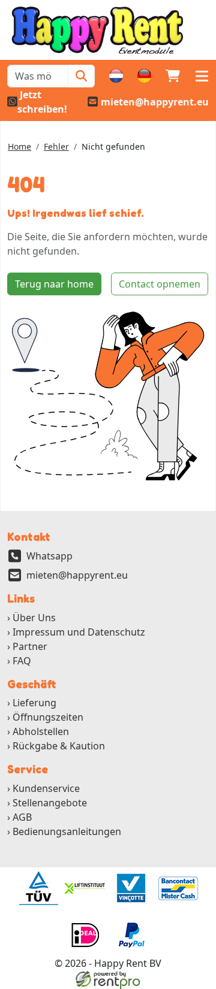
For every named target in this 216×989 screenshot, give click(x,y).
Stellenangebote (50, 802)
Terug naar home (54, 284)
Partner (30, 646)
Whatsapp (49, 555)
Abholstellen (41, 731)
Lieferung (34, 702)
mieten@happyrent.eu (77, 575)
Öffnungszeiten (48, 717)
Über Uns (34, 617)
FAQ (22, 660)
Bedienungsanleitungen (67, 831)
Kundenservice (46, 788)
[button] (201, 76)
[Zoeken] (81, 76)
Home (19, 146)
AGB (22, 817)
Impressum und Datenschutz (79, 632)
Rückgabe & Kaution (59, 745)
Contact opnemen (159, 284)
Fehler (56, 146)
